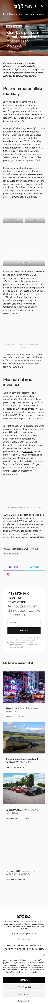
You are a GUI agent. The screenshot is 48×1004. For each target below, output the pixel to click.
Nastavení (24, 994)
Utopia (13, 445)
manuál (35, 549)
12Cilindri (28, 451)
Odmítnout (24, 987)
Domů (5, 14)
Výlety (21, 946)
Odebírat (24, 631)
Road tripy (10, 949)
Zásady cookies (23, 1001)
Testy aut (12, 946)
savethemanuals (11, 553)
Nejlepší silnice (33, 946)
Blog (11, 14)
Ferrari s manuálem (20, 549)
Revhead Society (35, 949)
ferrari (7, 549)
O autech (17, 26)
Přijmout (24, 979)
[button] (44, 955)
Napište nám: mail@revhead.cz (24, 934)
